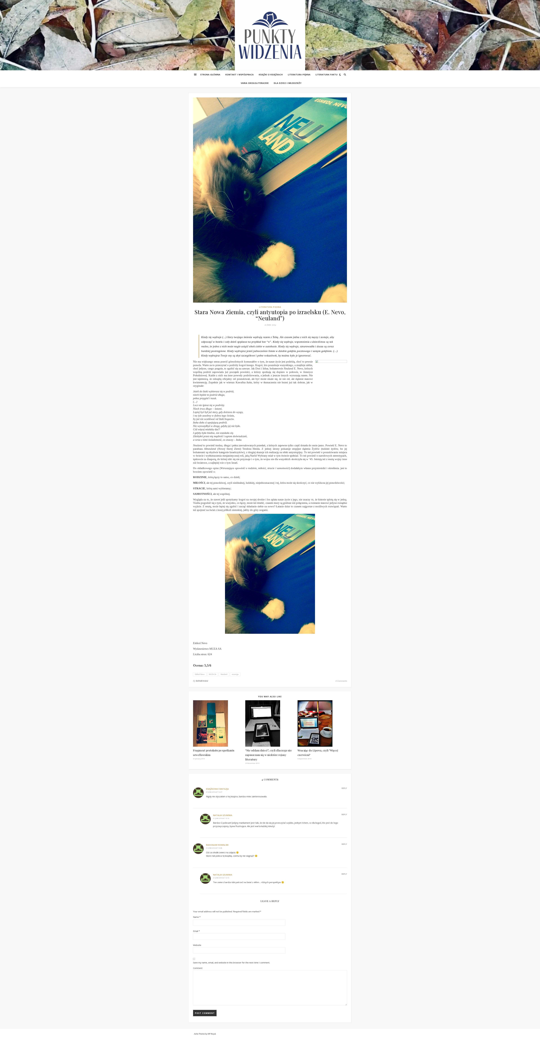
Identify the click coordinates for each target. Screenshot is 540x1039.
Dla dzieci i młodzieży (288, 83)
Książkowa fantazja (217, 788)
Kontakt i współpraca (239, 74)
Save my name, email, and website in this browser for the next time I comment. (231, 962)
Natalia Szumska (222, 815)
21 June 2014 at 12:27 (214, 792)
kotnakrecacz (202, 680)
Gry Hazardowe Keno (11, 36)
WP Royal (212, 1034)
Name (197, 917)
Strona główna (210, 74)
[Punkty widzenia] (270, 35)
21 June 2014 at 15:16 (221, 818)
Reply (344, 788)
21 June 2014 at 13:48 (214, 848)
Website (197, 945)
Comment (197, 968)
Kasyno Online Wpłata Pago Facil (16, 9)
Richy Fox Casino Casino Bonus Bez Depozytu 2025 (25, 16)
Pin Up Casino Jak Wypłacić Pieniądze (17, 61)
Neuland (224, 674)
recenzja (235, 674)
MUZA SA (212, 674)
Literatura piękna (299, 74)
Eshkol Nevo (200, 674)
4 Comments (341, 680)
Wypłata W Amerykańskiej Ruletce (16, 13)
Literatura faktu (327, 74)
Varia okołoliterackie (255, 83)
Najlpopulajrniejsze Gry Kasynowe (16, 54)
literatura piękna (270, 307)
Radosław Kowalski (217, 844)
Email (196, 931)
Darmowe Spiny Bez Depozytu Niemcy (20, 29)
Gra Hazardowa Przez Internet (15, 68)
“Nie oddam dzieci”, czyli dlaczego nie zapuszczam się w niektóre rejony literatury (268, 755)
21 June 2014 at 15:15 (221, 878)
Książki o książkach (271, 74)
